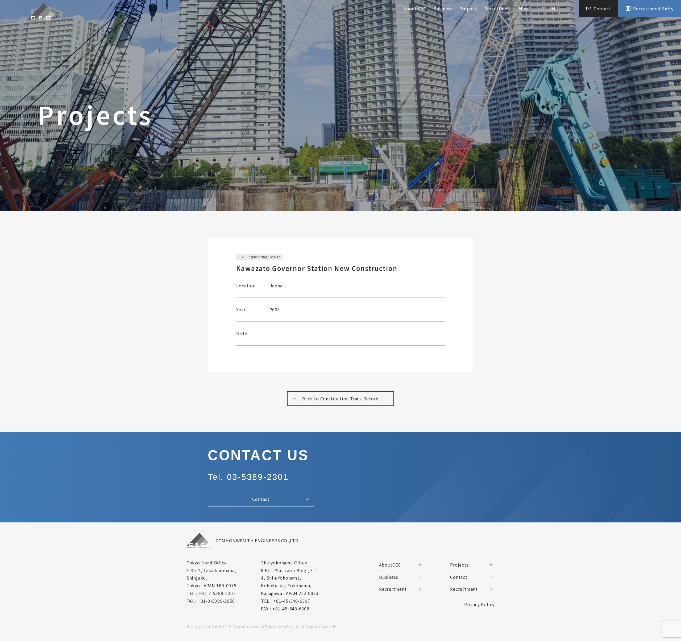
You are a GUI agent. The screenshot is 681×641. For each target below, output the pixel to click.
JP (540, 8)
